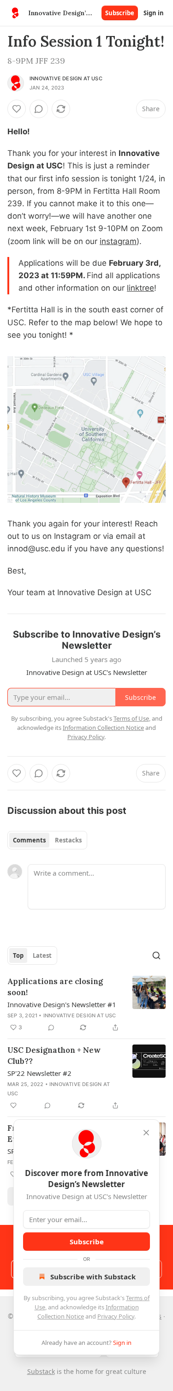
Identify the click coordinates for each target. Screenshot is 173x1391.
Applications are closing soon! (55, 986)
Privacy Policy (115, 1316)
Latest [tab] (42, 955)
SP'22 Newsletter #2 (39, 1073)
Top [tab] (18, 955)
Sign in (153, 13)
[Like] (16, 109)
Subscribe (119, 13)
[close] (146, 1132)
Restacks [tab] (68, 840)
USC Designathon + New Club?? (54, 1055)
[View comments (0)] (39, 109)
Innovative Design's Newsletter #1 (61, 1004)
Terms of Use (131, 718)
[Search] (156, 955)
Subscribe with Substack (93, 1276)
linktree (140, 288)
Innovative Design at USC (66, 78)
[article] (86, 1004)
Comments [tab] (29, 840)
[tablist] (47, 840)
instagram (118, 241)
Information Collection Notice (103, 727)
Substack (41, 1371)
